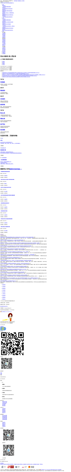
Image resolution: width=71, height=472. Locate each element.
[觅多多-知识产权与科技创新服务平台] (7, 2)
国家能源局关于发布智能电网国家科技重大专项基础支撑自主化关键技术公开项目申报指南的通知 (20, 72)
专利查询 (2, 98)
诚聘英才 (3, 425)
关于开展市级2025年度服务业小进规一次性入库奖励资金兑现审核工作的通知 (13, 266)
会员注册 (3, 408)
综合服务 (3, 46)
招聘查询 (3, 297)
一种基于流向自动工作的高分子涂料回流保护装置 (7, 179)
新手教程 (3, 404)
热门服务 (3, 32)
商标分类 (2, 118)
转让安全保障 (4, 415)
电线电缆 (5, 175)
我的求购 (3, 410)
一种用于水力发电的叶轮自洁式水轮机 (5, 187)
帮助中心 (21, 464)
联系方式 (3, 423)
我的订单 (3, 412)
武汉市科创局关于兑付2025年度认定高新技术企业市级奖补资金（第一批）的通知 (14, 251)
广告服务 (15, 464)
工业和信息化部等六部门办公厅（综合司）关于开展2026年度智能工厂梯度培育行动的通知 (15, 260)
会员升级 (28, 464)
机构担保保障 (4, 416)
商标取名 (3, 299)
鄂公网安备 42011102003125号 (6, 311)
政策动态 (1, 234)
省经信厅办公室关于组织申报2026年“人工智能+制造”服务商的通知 (15, 73)
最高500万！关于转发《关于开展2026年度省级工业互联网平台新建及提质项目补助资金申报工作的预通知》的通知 (23, 74)
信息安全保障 (4, 418)
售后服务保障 (4, 417)
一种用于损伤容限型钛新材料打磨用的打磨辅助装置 (7, 195)
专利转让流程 (4, 402)
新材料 (5, 183)
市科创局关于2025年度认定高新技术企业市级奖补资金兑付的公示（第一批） (13, 269)
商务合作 (3, 424)
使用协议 (8, 464)
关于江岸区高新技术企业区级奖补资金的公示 (8, 280)
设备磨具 (5, 199)
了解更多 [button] (2, 145)
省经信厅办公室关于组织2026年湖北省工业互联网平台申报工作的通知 (16, 76)
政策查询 (3, 295)
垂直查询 (3, 38)
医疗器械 (5, 230)
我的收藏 (3, 411)
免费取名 (3, 52)
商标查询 (2, 90)
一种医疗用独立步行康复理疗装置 (5, 226)
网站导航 (3, 405)
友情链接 (34, 464)
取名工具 (2, 113)
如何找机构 (4, 403)
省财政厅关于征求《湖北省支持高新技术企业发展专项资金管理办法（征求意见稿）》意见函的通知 (17, 254)
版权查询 (3, 288)
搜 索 (10, 67)
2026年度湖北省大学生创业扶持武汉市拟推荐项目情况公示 (10, 257)
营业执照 (59, 469)
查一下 (11, 66)
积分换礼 (18, 464)
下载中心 (41, 464)
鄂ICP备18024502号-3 (54, 469)
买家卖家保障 (4, 419)
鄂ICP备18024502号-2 (4, 306)
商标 (3, 4)
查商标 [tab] (3, 63)
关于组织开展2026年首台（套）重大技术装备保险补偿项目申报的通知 (12, 272)
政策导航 (3, 51)
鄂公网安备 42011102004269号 (45, 469)
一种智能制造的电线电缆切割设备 (5, 171)
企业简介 (3, 422)
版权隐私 (11, 464)
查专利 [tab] (3, 62)
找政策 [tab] (3, 61)
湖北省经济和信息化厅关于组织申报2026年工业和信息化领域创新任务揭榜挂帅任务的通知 (19, 75)
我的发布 (3, 409)
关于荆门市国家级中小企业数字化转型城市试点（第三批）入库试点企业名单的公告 (14, 263)
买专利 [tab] (3, 64)
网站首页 (1, 464)
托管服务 (3, 53)
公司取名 (3, 293)
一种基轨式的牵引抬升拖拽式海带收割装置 (6, 218)
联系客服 (19, 0)
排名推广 (38, 464)
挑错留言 (24, 464)
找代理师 (2, 129)
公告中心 (31, 464)
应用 (3, 31)
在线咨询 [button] (1, 326)
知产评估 (2, 124)
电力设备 (5, 191)
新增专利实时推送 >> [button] (16, 169)
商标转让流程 (4, 401)
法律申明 (3, 426)
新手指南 (15, 0)
